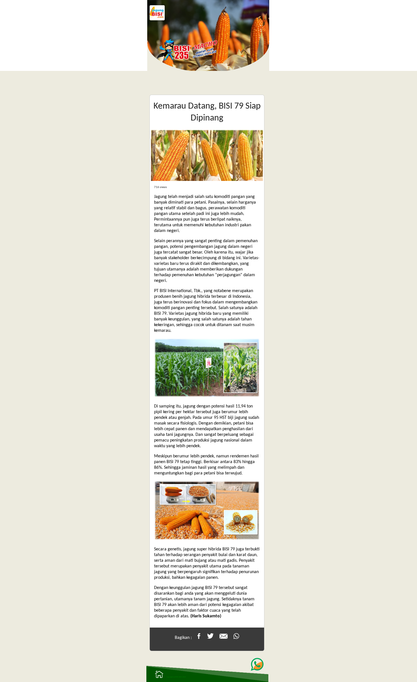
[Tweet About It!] (210, 637)
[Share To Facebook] (198, 637)
